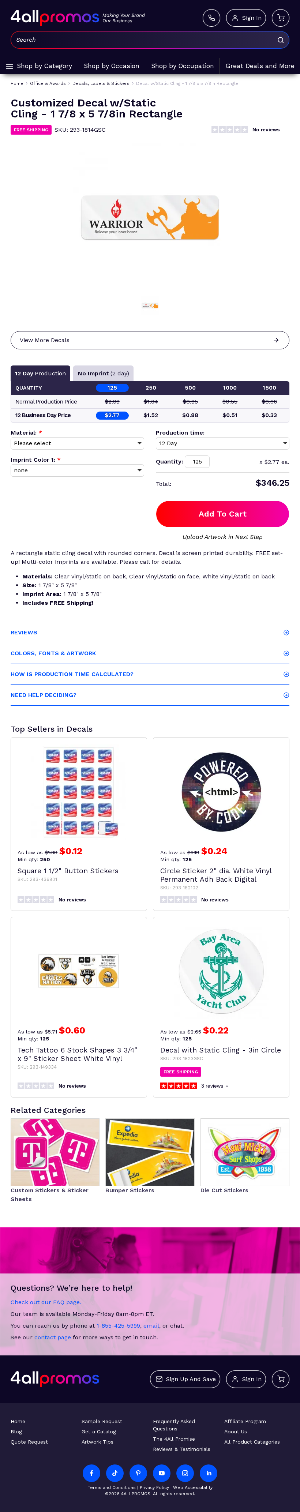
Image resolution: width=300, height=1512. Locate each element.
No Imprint (103, 373)
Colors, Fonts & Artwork (53, 653)
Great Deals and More (260, 66)
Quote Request (29, 1442)
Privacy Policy (154, 1487)
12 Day (40, 373)
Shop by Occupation (182, 66)
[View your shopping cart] (280, 18)
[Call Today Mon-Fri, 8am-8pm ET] (211, 18)
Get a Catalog (99, 1431)
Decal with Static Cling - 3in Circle (220, 1050)
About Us (235, 1431)
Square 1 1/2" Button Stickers (68, 871)
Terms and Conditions (112, 1487)
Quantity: (169, 461)
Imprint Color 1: (36, 459)
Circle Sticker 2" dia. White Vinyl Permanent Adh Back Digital (215, 875)
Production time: (180, 432)
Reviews (24, 632)
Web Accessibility (193, 1487)
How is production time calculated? (72, 674)
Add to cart (223, 513)
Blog (16, 1431)
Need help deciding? (43, 694)
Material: (26, 432)
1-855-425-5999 (118, 1325)
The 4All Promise (174, 1439)
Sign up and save (191, 1379)
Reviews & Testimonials (181, 1449)
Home (18, 1421)
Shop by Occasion (111, 66)
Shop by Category (44, 66)
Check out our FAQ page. (46, 1302)
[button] (150, 305)
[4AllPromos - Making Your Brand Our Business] (55, 18)
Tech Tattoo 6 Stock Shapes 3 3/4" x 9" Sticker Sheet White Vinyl (77, 1054)
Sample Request (102, 1421)
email (151, 1325)
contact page (52, 1337)
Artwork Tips (97, 1442)
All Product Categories (252, 1442)
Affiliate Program (245, 1421)
